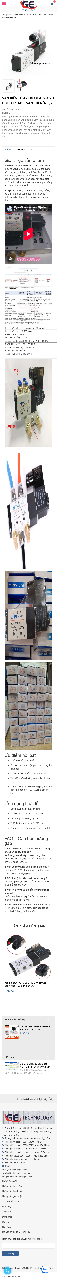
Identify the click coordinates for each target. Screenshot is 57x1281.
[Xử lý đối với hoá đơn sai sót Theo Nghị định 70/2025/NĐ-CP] (12, 1065)
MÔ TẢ (8, 149)
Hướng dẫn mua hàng (12, 1185)
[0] (52, 3)
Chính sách (20, 149)
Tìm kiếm (6, 1211)
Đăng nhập (7, 1216)
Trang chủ (6, 14)
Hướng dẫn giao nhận (12, 1196)
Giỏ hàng (6, 1226)
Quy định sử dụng (10, 1201)
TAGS (32, 149)
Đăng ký (6, 1221)
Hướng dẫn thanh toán (12, 1191)
